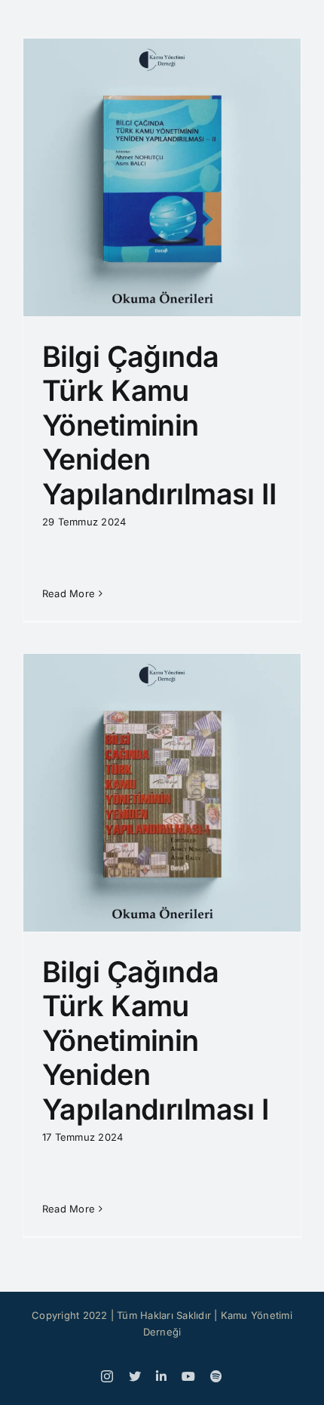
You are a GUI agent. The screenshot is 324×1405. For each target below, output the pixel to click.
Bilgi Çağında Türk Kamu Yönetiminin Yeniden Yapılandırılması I (155, 1040)
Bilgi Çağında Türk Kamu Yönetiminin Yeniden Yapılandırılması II (159, 425)
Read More (68, 593)
